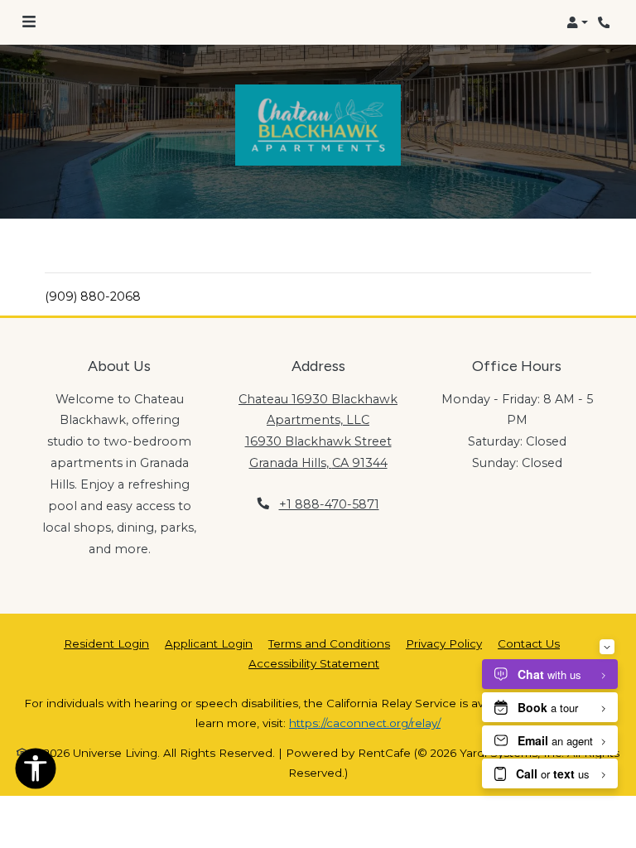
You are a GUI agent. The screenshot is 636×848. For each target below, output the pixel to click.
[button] (577, 22)
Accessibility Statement (313, 663)
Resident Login (106, 643)
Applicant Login (209, 643)
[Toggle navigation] (29, 22)
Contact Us (529, 643)
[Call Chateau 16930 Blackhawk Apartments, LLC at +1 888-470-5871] (606, 22)
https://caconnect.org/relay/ (365, 723)
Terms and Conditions (329, 643)
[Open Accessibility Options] (35, 771)
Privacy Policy (444, 643)
